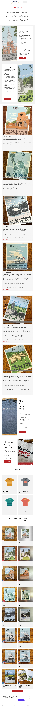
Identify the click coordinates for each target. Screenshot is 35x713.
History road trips (12, 707)
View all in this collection (17, 690)
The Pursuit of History (24, 707)
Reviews (3, 705)
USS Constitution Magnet (7, 665)
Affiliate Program (30, 705)
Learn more (5, 148)
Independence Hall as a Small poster (9, 542)
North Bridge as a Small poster (8, 562)
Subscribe (24, 2)
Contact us (31, 707)
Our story (6, 707)
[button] (2, 2)
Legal (3, 707)
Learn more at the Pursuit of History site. (17, 21)
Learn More (23, 57)
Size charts (8, 705)
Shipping (11, 705)
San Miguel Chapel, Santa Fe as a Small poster (9, 583)
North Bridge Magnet (22, 562)
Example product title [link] (7, 491)
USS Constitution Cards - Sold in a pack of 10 (25, 644)
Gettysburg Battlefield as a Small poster (9, 685)
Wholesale (24, 705)
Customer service (17, 705)
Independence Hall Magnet (23, 542)
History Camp (18, 707)
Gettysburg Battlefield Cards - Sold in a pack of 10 (25, 686)
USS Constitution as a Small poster (8, 644)
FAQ (21, 705)
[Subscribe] (16, 700)
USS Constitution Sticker (22, 665)
